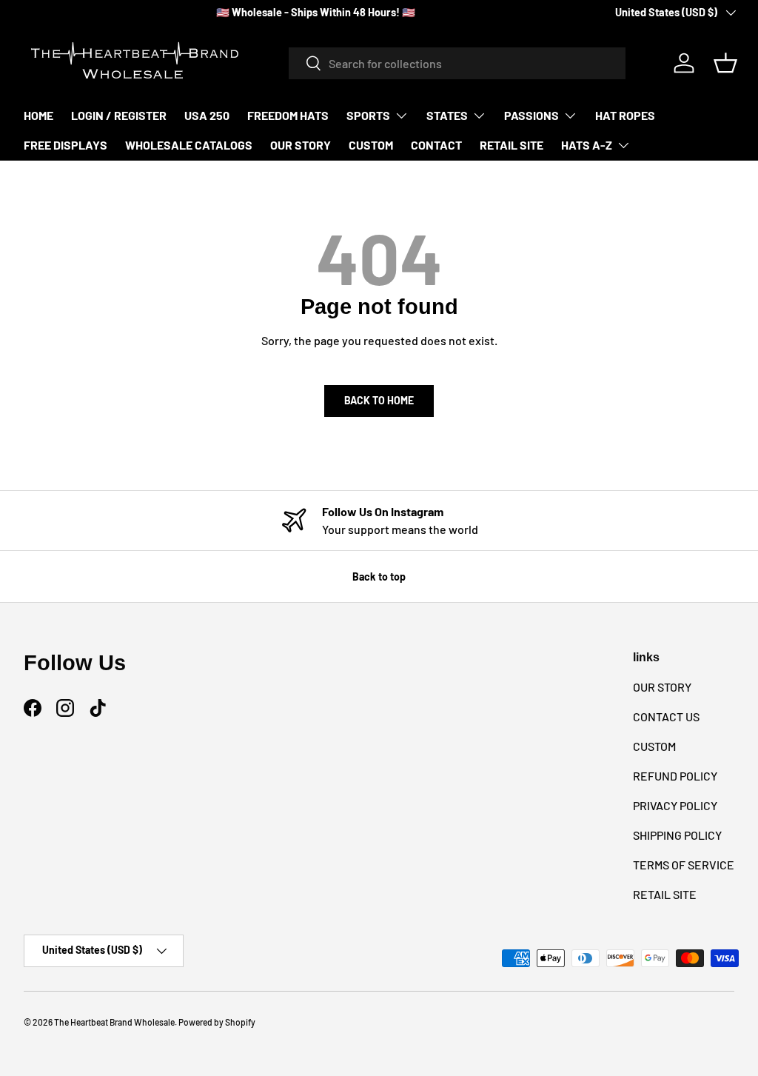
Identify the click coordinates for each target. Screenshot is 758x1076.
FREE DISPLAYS (65, 145)
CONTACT (436, 145)
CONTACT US (666, 716)
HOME (38, 115)
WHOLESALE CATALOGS (188, 145)
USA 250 (206, 115)
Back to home (379, 400)
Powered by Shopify (216, 1022)
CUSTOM (371, 145)
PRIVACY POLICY (675, 805)
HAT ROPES (625, 115)
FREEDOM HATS (288, 115)
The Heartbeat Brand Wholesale (114, 1022)
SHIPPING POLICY (677, 835)
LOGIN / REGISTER (119, 115)
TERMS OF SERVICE (683, 865)
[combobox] (457, 63)
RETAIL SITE (511, 145)
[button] (725, 63)
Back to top (379, 576)
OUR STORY (300, 145)
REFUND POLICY (675, 776)
